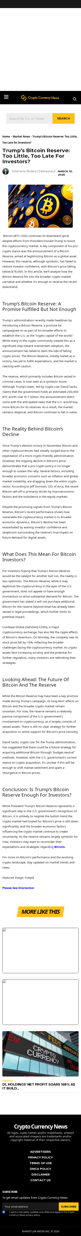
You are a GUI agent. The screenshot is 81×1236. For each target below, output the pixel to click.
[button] (6, 96)
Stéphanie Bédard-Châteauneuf (33, 171)
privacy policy (33, 1215)
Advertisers (40, 1152)
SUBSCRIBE (68, 1206)
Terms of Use (40, 1163)
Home (6, 136)
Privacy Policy (40, 1157)
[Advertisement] (40, 48)
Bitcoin (59, 847)
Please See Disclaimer (18, 888)
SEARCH (63, 118)
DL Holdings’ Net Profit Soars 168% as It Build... (38, 1086)
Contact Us (40, 1180)
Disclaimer (40, 1174)
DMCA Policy (40, 1169)
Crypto (7, 1081)
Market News (21, 136)
